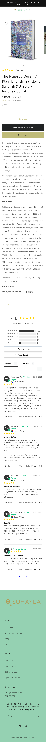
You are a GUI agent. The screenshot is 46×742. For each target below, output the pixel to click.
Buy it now (23, 135)
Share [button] (6, 305)
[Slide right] (28, 65)
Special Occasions (12, 677)
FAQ (6, 644)
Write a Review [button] (24, 349)
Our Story (9, 627)
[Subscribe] (38, 716)
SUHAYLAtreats (11, 672)
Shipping (4, 100)
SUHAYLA (9, 660)
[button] (5, 10)
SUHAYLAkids (10, 666)
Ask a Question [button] (24, 355)
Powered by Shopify (28, 737)
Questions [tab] (26, 363)
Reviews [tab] (8, 363)
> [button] (31, 576)
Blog (7, 638)
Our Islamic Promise (13, 633)
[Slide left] (17, 65)
